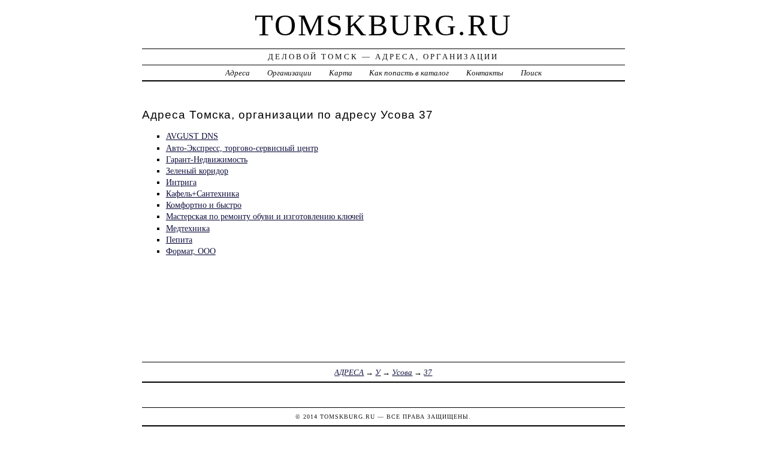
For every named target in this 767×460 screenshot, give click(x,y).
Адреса (237, 72)
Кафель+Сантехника (202, 193)
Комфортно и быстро (203, 205)
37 (428, 372)
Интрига (181, 182)
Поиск (531, 72)
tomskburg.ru (383, 25)
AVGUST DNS (192, 136)
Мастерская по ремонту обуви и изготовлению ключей (265, 216)
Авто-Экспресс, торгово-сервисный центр (242, 148)
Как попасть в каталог (409, 72)
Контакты (484, 72)
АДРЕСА (349, 372)
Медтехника (188, 228)
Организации (289, 72)
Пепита (179, 239)
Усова (402, 372)
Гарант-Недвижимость (206, 159)
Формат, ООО (191, 251)
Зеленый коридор (197, 170)
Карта (340, 72)
